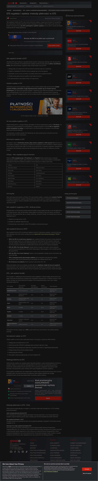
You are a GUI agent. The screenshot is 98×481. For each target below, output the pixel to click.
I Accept (87, 469)
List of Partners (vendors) (51, 471)
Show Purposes (87, 473)
